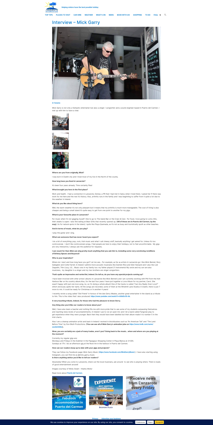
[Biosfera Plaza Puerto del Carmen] (106, 409)
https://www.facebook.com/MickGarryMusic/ (117, 352)
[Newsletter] (143, 409)
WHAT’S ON (101, 15)
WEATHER (89, 15)
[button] (165, 15)
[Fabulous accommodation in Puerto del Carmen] (69, 409)
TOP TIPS (49, 15)
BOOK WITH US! (123, 15)
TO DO (147, 15)
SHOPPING (137, 15)
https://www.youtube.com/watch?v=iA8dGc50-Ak (110, 296)
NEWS (111, 15)
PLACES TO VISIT (63, 15)
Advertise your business (111, 419)
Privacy (95, 419)
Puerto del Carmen (74, 373)
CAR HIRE (77, 15)
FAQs (156, 15)
